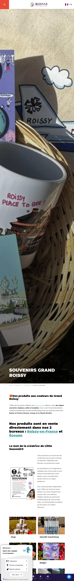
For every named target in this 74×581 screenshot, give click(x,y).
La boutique (27, 385)
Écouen (15, 435)
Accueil (11, 385)
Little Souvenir (40, 405)
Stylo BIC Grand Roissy (49, 537)
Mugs (13, 537)
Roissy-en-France (42, 431)
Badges (43, 563)
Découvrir (18, 385)
